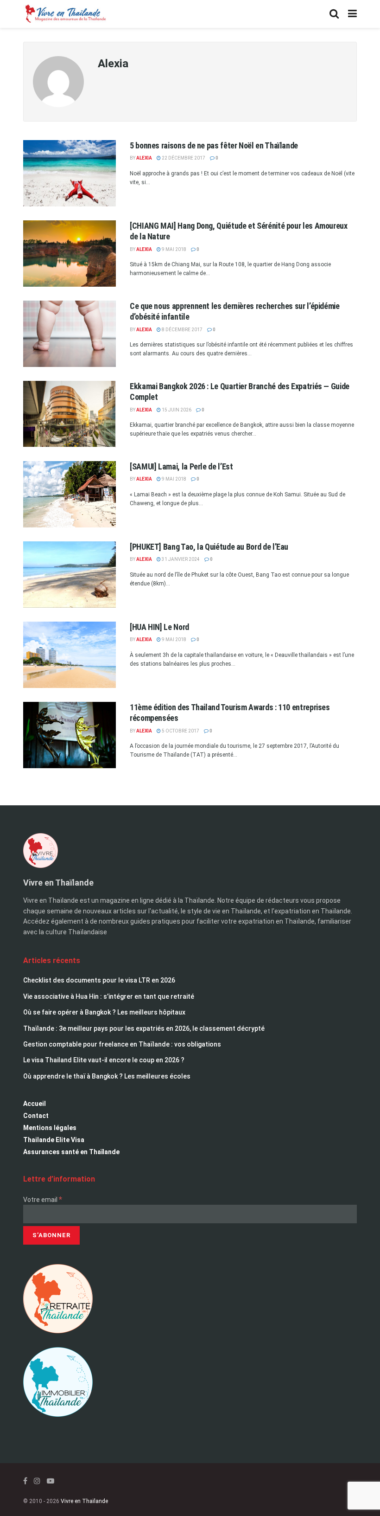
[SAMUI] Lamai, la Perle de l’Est (181, 466)
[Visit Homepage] (65, 14)
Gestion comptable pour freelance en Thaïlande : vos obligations (122, 1044)
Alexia (144, 158)
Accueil (34, 1103)
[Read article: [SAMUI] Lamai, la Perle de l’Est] (69, 494)
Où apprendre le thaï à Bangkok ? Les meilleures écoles (106, 1076)
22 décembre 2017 (183, 158)
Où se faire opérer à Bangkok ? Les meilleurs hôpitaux (104, 1012)
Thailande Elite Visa (53, 1139)
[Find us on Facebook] (25, 1481)
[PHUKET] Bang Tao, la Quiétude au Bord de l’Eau (209, 547)
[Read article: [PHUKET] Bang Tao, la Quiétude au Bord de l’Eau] (69, 574)
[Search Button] (334, 14)
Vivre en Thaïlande (84, 1501)
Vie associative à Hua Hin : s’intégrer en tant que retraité (108, 996)
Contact (36, 1115)
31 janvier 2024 (180, 559)
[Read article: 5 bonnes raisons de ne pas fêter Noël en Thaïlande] (69, 173)
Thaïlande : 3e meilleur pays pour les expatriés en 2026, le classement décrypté (144, 1028)
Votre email (42, 1199)
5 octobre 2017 (180, 730)
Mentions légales (49, 1127)
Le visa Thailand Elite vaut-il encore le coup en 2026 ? (103, 1060)
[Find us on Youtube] (50, 1481)
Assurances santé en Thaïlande (71, 1152)
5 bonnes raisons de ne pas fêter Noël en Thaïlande (214, 145)
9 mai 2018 (173, 249)
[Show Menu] (352, 14)
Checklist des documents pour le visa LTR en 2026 (99, 980)
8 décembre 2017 (182, 329)
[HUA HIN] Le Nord (159, 627)
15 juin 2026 (176, 409)
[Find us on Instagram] (37, 1481)
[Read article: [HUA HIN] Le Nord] (69, 655)
